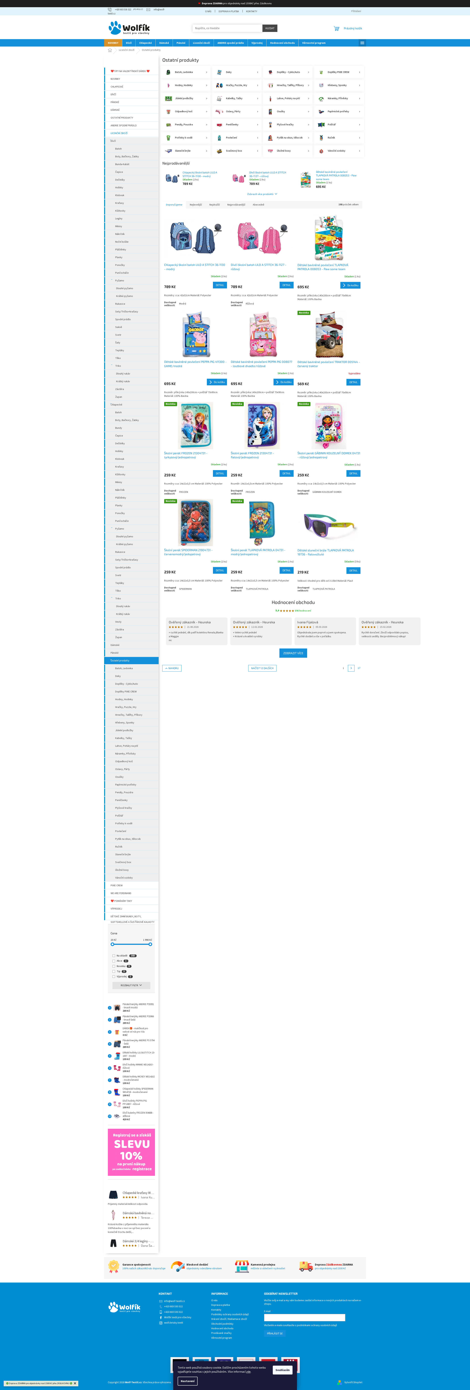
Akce (122, 961)
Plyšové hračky (123, 808)
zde (248, 1372)
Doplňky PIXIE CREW (126, 692)
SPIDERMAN (185, 589)
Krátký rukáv (123, 381)
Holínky (119, 187)
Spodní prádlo (123, 319)
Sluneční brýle (123, 854)
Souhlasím (283, 1370)
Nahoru (173, 668)
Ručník (118, 847)
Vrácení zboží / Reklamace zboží (229, 1319)
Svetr (118, 335)
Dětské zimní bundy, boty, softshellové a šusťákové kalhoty (132, 917)
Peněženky (121, 800)
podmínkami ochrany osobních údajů (317, 1325)
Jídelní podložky (124, 730)
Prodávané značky (221, 1333)
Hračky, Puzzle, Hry (125, 707)
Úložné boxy (122, 870)
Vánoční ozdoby (124, 878)
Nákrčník (120, 234)
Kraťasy (119, 203)
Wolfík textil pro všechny (177, 1317)
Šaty (117, 343)
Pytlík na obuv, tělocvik (128, 839)
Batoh (118, 149)
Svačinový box (123, 862)
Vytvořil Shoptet (353, 1382)
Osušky (119, 777)
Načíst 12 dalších (262, 668)
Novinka (123, 966)
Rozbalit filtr (129, 985)
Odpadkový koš (124, 761)
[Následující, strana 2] (351, 668)
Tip (121, 971)
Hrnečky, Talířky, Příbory (128, 715)
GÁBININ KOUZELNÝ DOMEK (327, 492)
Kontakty (251, 11)
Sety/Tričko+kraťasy (126, 312)
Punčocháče (122, 273)
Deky (118, 676)
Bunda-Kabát (122, 164)
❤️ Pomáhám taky (121, 901)
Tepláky (119, 350)
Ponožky (120, 265)
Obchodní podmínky (222, 1324)
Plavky (118, 257)
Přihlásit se (275, 1333)
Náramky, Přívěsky (125, 754)
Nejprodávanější (236, 205)
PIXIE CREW (117, 885)
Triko (118, 366)
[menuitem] (113, 43)
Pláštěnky (120, 249)
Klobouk (119, 195)
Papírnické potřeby (125, 785)
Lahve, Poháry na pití (126, 746)
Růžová (250, 304)
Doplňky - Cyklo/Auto (126, 684)
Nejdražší (214, 205)
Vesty (118, 622)
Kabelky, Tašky (123, 738)
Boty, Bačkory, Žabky (127, 156)
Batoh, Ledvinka (124, 668)
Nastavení (187, 1381)
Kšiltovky (120, 211)
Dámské (115, 110)
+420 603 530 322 (173, 1306)
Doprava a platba (229, 11)
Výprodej (116, 909)
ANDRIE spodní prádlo (124, 125)
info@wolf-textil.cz (174, 1301)
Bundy (118, 428)
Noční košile (122, 242)
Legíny (118, 218)
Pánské (115, 102)
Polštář (119, 816)
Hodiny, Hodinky (124, 699)
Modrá (182, 304)
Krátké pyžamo (124, 296)
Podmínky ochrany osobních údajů (230, 1314)
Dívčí (113, 94)
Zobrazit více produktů (260, 194)
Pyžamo (119, 281)
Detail (220, 285)
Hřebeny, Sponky (124, 723)
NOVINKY (115, 79)
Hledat (269, 28)
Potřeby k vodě (123, 823)
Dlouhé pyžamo (124, 288)
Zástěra (119, 389)
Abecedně (258, 205)
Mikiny (118, 226)
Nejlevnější (196, 205)
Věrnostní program (221, 1338)
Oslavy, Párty (122, 769)
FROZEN (183, 492)
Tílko (118, 358)
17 (359, 668)
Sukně (118, 327)
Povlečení (120, 831)
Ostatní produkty (122, 118)
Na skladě (126, 956)
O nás (208, 11)
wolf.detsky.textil (173, 1323)
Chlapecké (117, 87)
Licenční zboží (119, 133)
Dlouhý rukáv (123, 374)
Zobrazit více (293, 653)
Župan (118, 397)
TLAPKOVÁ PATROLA (257, 589)
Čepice (119, 172)
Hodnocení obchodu (293, 602)
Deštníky (120, 180)
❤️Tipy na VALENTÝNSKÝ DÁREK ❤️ (130, 71)
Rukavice (120, 304)
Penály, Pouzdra (124, 792)
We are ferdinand (121, 893)
